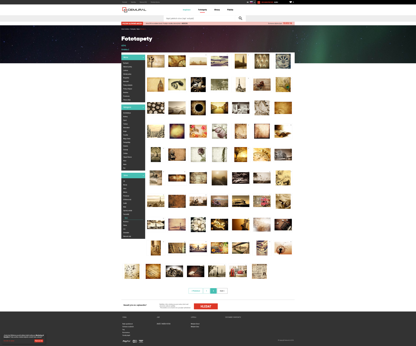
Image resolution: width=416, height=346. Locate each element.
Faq (123, 329)
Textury (125, 124)
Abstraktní (126, 127)
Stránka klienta (155, 2)
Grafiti (125, 203)
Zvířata (125, 153)
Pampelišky (126, 142)
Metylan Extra (195, 327)
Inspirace (186, 10)
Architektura (127, 113)
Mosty (125, 185)
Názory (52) (143, 2)
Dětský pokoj (127, 74)
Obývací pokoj (127, 67)
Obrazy (217, 10)
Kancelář (126, 81)
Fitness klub (127, 100)
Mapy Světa (126, 139)
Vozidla (125, 135)
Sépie (138, 29)
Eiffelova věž (127, 199)
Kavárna (125, 92)
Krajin (125, 131)
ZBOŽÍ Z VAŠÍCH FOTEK (163, 324)
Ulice (124, 188)
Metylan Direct (195, 324)
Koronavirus (126, 332)
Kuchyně (125, 63)
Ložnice (125, 70)
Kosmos (125, 221)
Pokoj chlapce (127, 89)
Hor (124, 168)
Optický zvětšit (127, 210)
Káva (124, 161)
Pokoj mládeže (127, 85)
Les (124, 229)
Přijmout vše (39, 341)
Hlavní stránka (125, 29)
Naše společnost (127, 324)
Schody (125, 150)
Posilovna (126, 96)
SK (248, 2)
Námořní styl (127, 236)
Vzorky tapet (126, 335)
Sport (125, 120)
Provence (126, 196)
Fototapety (202, 10)
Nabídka (133, 2)
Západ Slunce (127, 157)
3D (124, 181)
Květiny (125, 116)
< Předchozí (195, 291)
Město (125, 192)
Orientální (126, 233)
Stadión (125, 146)
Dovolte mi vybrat (9, 341)
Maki (124, 207)
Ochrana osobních (128, 327)
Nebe (124, 164)
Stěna (125, 225)
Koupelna (126, 78)
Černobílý (126, 214)
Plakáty (230, 10)
